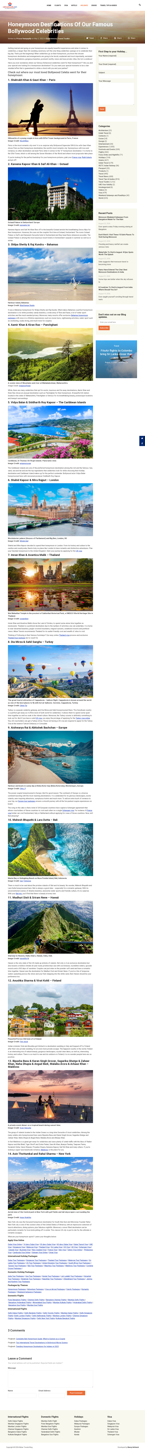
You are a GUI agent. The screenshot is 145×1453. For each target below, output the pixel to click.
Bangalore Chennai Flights (56, 1300)
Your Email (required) (107, 64)
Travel (101, 174)
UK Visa (74, 1247)
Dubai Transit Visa (81, 1244)
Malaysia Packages (82, 1424)
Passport (102, 168)
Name (10, 1391)
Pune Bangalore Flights (17, 1300)
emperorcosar (25, 463)
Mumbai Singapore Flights (25, 1318)
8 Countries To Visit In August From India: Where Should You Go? (116, 288)
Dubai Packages (80, 1421)
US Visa (67, 1247)
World (101, 198)
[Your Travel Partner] (10, 5)
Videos (101, 190)
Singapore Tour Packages (36, 1260)
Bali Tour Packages (35, 1266)
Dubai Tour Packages (16, 1260)
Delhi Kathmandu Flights (41, 1316)
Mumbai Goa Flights (35, 1305)
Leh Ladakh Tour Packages (71, 1276)
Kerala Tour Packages (50, 1276)
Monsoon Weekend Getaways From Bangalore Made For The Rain (113, 218)
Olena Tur (23, 706)
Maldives (44, 1150)
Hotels (74, 5)
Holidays (84, 5)
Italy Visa (62, 1250)
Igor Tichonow (25, 881)
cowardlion (24, 619)
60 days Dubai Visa (64, 1244)
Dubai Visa (111, 1421)
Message (12, 1368)
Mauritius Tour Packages (54, 1266)
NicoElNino (24, 141)
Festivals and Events (107, 149)
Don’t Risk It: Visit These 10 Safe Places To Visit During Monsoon (116, 236)
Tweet (91, 38)
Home (49, 5)
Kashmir (77, 1429)
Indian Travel (104, 163)
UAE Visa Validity (105, 184)
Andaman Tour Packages (31, 1279)
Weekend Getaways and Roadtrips (112, 195)
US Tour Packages (33, 1263)
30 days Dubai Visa (47, 1244)
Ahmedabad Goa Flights (42, 1302)
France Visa (52, 1250)
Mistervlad (24, 541)
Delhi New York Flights (46, 1318)
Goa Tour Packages (33, 1276)
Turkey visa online (83, 718)
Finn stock (24, 1042)
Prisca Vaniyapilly (23, 39)
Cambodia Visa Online (21, 1252)
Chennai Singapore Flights (18, 1429)
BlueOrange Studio (27, 305)
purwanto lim (25, 225)
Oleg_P (23, 789)
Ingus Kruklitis (25, 1217)
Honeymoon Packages (17, 1289)
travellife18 (24, 958)
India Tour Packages (16, 1276)
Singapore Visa (19, 1247)
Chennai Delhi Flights (36, 1300)
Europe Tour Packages (17, 1266)
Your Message (105, 81)
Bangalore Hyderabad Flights (19, 1302)
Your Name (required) (107, 56)
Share (105, 38)
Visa (66, 5)
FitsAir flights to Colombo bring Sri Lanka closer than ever (116, 354)
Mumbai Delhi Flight (49, 1421)
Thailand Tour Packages (57, 1260)
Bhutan (77, 1432)
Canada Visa (13, 1250)
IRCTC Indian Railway (107, 166)
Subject (102, 72)
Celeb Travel (103, 133)
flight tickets (87, 157)
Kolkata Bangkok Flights (65, 1318)
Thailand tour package (16, 638)
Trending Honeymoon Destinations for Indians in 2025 (37, 1346)
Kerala (76, 1434)
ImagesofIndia (24, 386)
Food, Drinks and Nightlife (109, 155)
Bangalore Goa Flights (17, 1305)
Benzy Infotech (133, 1447)
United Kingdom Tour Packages (54, 1263)
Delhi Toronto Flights (51, 1313)
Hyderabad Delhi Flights (82, 1302)
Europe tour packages (26, 801)
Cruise (94, 5)
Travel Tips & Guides (108, 5)
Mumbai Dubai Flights (69, 1313)
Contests (102, 136)
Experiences (51, 39)
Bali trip (19, 894)
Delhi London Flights (22, 1316)
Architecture (103, 130)
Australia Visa (25, 1250)
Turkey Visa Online (74, 1250)
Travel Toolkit (64, 39)
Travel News (103, 176)
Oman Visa (53, 1252)
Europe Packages (81, 1426)
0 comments (123, 362)
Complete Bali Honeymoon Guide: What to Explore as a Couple (40, 1339)
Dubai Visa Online (15, 1244)
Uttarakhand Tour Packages (74, 1279)
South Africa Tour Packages (79, 1263)
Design (101, 141)
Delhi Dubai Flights (15, 1313)
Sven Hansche (25, 1128)
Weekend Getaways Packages (29, 1292)
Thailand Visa (44, 1247)
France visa (76, 157)
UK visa (79, 551)
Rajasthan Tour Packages (52, 1279)
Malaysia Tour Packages (78, 1260)
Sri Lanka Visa (56, 1247)
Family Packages (73, 1289)
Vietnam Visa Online (40, 1252)
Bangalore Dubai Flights (17, 1432)
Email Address (45, 1391)
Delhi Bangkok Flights (33, 1313)
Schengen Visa (85, 1247)
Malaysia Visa (31, 1247)
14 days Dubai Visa (31, 1244)
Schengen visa (68, 810)
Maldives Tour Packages (75, 1266)
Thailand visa (64, 635)
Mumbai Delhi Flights (76, 1300)
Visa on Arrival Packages (55, 1289)
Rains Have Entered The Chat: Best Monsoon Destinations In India (113, 271)
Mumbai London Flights (62, 1316)
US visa (39, 718)
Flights (58, 5)
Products (102, 171)
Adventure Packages (35, 1289)
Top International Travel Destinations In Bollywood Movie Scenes (42, 1343)
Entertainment (104, 144)
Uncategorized (104, 187)
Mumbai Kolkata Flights (62, 1302)
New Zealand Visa (39, 1250)
